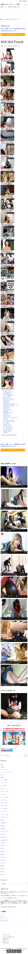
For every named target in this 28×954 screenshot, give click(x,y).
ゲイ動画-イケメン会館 (8, 428)
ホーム (3, 19)
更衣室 (3, 837)
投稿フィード (3, 916)
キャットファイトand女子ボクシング (11, 417)
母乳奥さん (6, 418)
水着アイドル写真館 (8, 409)
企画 (2, 820)
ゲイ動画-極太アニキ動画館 (9, 421)
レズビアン (4, 817)
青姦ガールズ (6, 413)
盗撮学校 (6, 432)
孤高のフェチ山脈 (7, 431)
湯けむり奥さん (7, 407)
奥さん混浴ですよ (7, 416)
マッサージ (4, 814)
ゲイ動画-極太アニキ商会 (9, 405)
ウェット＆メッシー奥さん (9, 419)
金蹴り (3, 860)
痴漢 (3, 851)
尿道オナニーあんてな (8, 398)
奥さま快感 (6, 411)
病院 (2, 848)
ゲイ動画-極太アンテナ (8, 391)
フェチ (3, 811)
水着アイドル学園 (7, 424)
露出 (3, 863)
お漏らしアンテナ (7, 390)
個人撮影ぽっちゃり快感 (8, 412)
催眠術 (3, 825)
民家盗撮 (4, 840)
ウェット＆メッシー (6, 772)
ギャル (3, 794)
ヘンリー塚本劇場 (7, 427)
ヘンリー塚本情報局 (8, 395)
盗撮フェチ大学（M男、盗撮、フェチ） (11, 404)
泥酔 (3, 845)
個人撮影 (4, 822)
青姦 (3, 865)
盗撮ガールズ (6, 408)
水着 (3, 843)
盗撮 (3, 854)
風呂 (3, 871)
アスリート (4, 769)
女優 (3, 828)
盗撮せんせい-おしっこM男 (9, 403)
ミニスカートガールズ (8, 426)
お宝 (3, 788)
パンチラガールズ (7, 414)
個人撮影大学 (6, 400)
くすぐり (4, 800)
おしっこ (2, 775)
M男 (1, 764)
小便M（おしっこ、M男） (9, 399)
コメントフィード (4, 918)
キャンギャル (4, 797)
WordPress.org (4, 920)
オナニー (4, 782)
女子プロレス (5, 831)
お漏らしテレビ (7, 402)
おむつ (3, 785)
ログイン (2, 915)
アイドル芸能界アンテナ (8, 394)
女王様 (3, 834)
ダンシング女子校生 (8, 430)
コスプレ (4, 802)
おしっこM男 (6, 397)
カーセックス (4, 791)
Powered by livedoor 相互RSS (9, 435)
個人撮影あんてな (7, 393)
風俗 (2, 868)
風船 (3, 874)
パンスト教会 (6, 423)
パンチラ (4, 808)
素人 (3, 857)
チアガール (4, 805)
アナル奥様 (6, 422)
